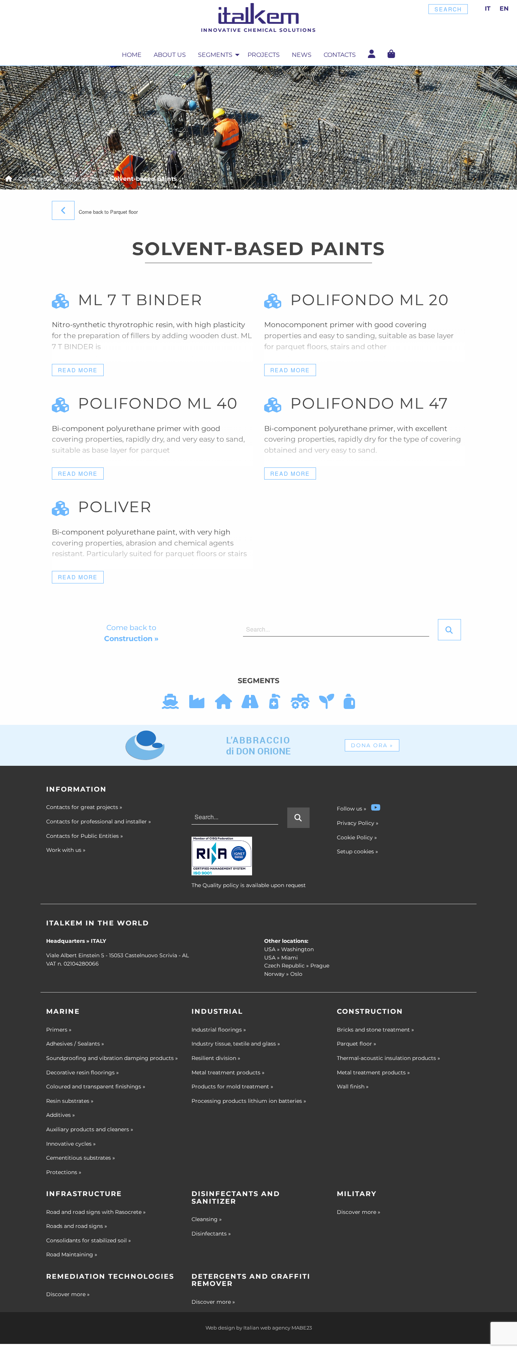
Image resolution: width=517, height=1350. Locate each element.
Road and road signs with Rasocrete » (96, 1212)
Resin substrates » (69, 1101)
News (301, 54)
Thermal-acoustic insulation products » (388, 1058)
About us (170, 54)
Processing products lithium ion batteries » (249, 1101)
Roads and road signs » (76, 1226)
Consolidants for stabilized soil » (88, 1240)
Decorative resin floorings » (82, 1072)
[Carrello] (391, 54)
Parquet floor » (356, 1043)
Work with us (66, 850)
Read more (78, 370)
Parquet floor (84, 178)
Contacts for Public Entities (84, 836)
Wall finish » (353, 1086)
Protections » (63, 1172)
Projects (264, 54)
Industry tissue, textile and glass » (236, 1043)
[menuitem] (132, 55)
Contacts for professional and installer (98, 821)
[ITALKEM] (258, 13)
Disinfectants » (211, 1233)
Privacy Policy (355, 823)
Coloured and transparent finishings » (95, 1086)
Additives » (60, 1115)
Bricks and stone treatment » (375, 1029)
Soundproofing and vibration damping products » (112, 1058)
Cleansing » (207, 1219)
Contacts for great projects (84, 807)
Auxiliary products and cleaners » (89, 1129)
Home (132, 54)
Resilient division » (216, 1058)
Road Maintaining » (71, 1254)
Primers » (59, 1029)
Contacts (340, 54)
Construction (38, 178)
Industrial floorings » (219, 1029)
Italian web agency (266, 1328)
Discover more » (358, 1212)
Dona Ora (372, 745)
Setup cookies (355, 851)
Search (448, 9)
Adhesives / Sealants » (75, 1043)
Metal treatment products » (228, 1072)
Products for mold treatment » (232, 1086)
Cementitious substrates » (80, 1157)
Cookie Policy (355, 837)
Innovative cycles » (71, 1143)
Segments (215, 54)
